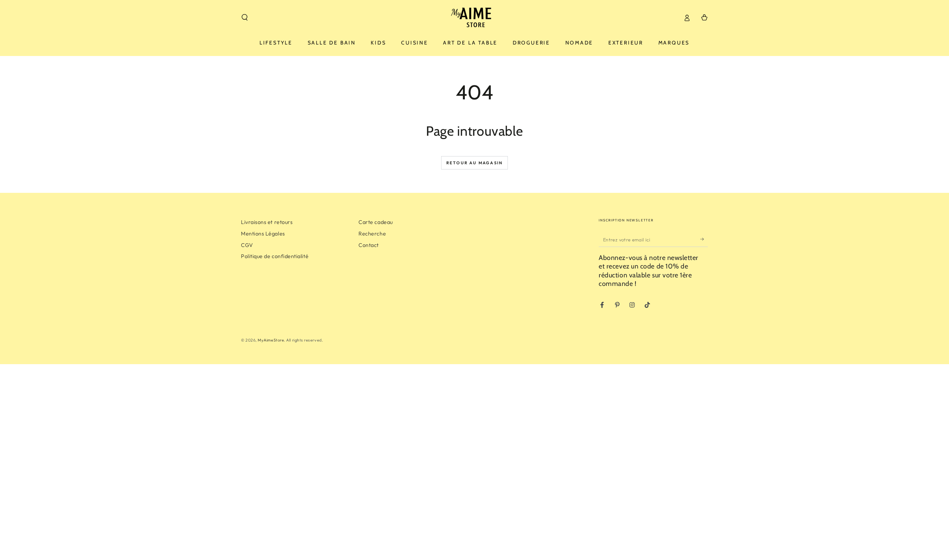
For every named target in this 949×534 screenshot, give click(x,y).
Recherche (372, 233)
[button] (245, 17)
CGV (247, 245)
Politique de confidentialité (274, 256)
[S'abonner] (704, 239)
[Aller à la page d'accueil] (474, 17)
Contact (368, 245)
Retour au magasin (474, 162)
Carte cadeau (375, 222)
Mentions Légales (263, 233)
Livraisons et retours (266, 222)
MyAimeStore (271, 340)
